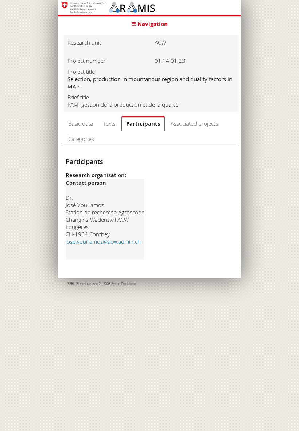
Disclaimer (128, 284)
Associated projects (194, 123)
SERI (70, 284)
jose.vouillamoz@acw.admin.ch (103, 241)
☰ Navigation (149, 24)
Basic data (80, 123)
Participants (143, 123)
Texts (109, 123)
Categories (81, 138)
